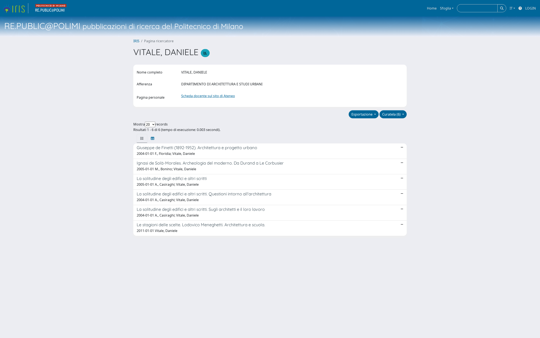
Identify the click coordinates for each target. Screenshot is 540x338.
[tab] (142, 138)
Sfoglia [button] (445, 8)
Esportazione (362, 114)
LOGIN (530, 8)
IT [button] (511, 8)
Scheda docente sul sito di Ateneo (208, 96)
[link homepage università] (51, 8)
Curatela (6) (391, 114)
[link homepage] (15, 8)
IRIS (136, 41)
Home (432, 8)
